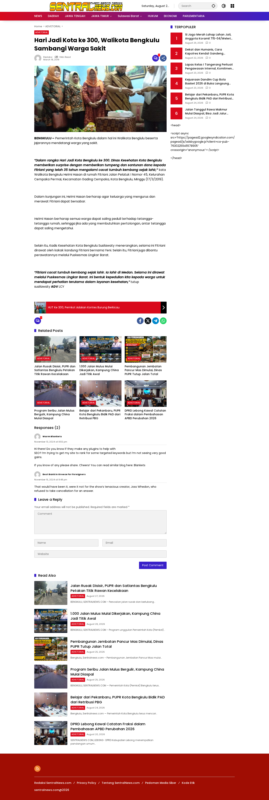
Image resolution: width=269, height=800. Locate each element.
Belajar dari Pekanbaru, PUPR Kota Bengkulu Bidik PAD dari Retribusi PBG (100, 414)
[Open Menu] (232, 6)
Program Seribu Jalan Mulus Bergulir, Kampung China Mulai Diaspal (54, 414)
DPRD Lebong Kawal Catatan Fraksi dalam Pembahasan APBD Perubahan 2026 (145, 414)
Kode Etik (188, 783)
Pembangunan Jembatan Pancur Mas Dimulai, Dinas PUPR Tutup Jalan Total (143, 370)
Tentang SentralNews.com (121, 783)
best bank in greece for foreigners (64, 474)
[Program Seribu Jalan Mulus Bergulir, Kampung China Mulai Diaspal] (55, 393)
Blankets (139, 465)
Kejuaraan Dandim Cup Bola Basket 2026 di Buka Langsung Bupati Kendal (207, 82)
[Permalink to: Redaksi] (38, 58)
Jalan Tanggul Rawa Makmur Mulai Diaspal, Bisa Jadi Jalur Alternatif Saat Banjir (206, 112)
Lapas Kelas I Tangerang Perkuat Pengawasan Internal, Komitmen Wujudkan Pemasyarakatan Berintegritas (209, 67)
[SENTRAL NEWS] (84, 6)
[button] (213, 6)
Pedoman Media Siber (160, 783)
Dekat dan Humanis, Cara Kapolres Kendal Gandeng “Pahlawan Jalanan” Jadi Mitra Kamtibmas (207, 52)
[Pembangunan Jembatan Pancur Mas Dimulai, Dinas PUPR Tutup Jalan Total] (146, 349)
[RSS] (37, 768)
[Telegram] (155, 320)
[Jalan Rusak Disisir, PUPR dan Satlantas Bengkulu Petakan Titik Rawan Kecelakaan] (55, 349)
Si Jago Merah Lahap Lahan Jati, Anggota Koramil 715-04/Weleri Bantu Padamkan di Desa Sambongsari (208, 37)
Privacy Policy (86, 783)
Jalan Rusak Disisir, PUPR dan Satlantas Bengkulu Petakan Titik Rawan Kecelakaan (54, 370)
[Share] (163, 58)
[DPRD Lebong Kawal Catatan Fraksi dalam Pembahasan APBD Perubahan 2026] (146, 393)
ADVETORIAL (41, 32)
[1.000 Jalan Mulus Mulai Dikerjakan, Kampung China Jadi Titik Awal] (100, 349)
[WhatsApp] (163, 320)
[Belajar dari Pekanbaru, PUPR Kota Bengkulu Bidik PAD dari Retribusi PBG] (100, 393)
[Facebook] (140, 320)
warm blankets (52, 436)
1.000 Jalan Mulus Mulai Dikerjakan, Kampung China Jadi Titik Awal (99, 370)
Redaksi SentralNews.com (52, 783)
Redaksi (47, 57)
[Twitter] (148, 320)
